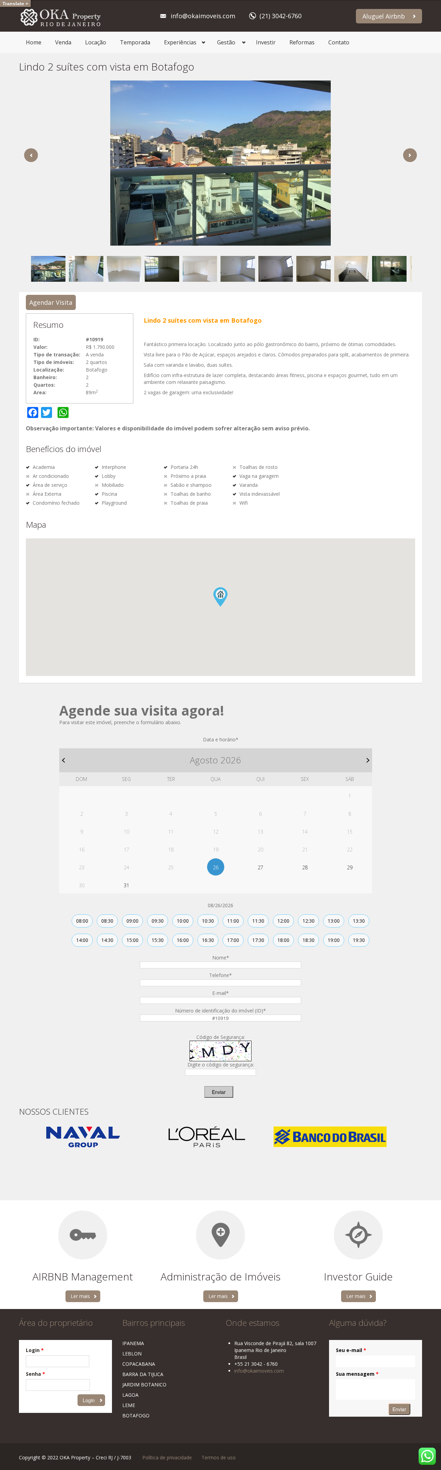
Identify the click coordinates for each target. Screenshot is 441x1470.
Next (410, 155)
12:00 (283, 921)
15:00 (132, 940)
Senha (35, 1374)
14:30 (107, 940)
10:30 (208, 921)
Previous (31, 155)
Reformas (302, 42)
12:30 (308, 921)
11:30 (258, 921)
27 (260, 867)
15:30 (158, 940)
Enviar (219, 1091)
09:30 (158, 921)
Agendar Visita (50, 302)
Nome (220, 957)
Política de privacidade (167, 1457)
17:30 (258, 940)
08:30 (107, 921)
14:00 (82, 940)
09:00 (132, 921)
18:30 (308, 940)
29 (349, 867)
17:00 (233, 940)
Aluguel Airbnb (383, 16)
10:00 (183, 921)
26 (215, 867)
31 (126, 885)
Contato (338, 42)
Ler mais (80, 1296)
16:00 (183, 940)
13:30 (359, 921)
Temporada (135, 42)
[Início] (60, 16)
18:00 (283, 940)
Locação (95, 42)
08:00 (82, 921)
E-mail (220, 993)
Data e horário (220, 739)
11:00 (233, 921)
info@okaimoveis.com (203, 16)
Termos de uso (219, 1457)
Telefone (220, 975)
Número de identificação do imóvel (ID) (220, 1010)
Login (35, 1350)
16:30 (208, 940)
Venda (63, 42)
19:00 (334, 940)
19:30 (359, 940)
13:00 (334, 921)
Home (33, 42)
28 (305, 867)
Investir (266, 42)
